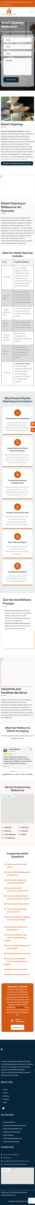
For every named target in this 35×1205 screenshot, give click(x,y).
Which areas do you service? (18, 975)
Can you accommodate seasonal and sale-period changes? (16, 961)
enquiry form (20, 1007)
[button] (17, 865)
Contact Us (16, 1027)
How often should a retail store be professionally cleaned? (15, 937)
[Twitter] (3, 1108)
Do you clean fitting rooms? (18, 904)
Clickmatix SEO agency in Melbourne (21, 1201)
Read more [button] (6, 766)
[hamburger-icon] (32, 11)
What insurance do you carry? (19, 954)
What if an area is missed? (17, 969)
